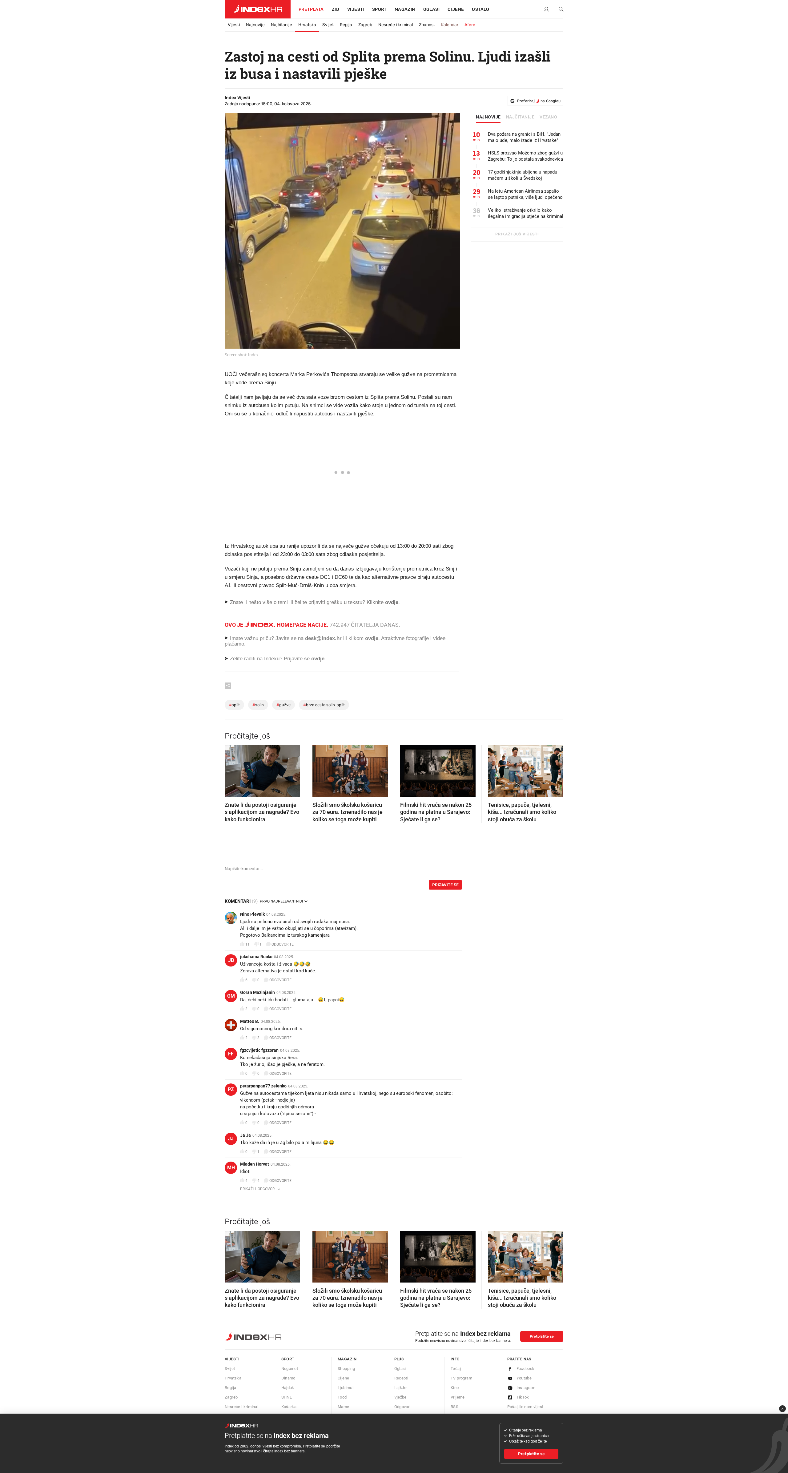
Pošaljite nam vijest (525, 1406)
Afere (469, 24)
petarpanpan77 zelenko (263, 1085)
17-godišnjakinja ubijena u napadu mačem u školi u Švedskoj (522, 175)
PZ (231, 1089)
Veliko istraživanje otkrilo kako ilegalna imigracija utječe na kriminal (525, 213)
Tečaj (456, 1368)
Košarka (289, 1406)
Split (234, 704)
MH (231, 1168)
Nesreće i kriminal (395, 24)
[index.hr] (258, 9)
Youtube (524, 1378)
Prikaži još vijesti (517, 234)
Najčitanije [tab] (520, 117)
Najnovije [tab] (488, 117)
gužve (283, 704)
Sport (379, 9)
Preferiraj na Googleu (539, 101)
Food (342, 1397)
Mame (343, 1406)
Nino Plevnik (252, 914)
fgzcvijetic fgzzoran (259, 1050)
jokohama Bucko (256, 956)
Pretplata (311, 9)
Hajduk (287, 1387)
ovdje (371, 638)
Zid (335, 9)
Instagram (526, 1387)
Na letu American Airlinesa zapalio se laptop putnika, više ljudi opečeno (525, 194)
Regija (346, 24)
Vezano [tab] (548, 117)
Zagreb (365, 24)
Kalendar (449, 24)
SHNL (286, 1397)
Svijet (328, 24)
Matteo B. (249, 1021)
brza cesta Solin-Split (324, 704)
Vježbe (400, 1397)
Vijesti (355, 9)
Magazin (347, 1359)
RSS (454, 1406)
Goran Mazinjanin (257, 992)
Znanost (427, 24)
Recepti (401, 1378)
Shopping (346, 1368)
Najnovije (255, 24)
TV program (461, 1378)
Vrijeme (458, 1397)
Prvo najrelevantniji (281, 901)
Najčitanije (281, 24)
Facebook (526, 1368)
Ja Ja (245, 1135)
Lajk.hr (400, 1387)
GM (231, 996)
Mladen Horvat (254, 1164)
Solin (258, 704)
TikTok (523, 1397)
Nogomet (289, 1368)
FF (231, 1054)
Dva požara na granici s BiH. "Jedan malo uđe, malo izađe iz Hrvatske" (524, 137)
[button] (232, 769)
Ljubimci (345, 1387)
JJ (231, 1139)
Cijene (456, 9)
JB (231, 960)
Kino (455, 1387)
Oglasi (431, 9)
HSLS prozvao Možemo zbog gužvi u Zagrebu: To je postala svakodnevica (525, 156)
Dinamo (288, 1378)
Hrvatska (307, 24)
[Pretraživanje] (558, 9)
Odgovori (402, 1406)
